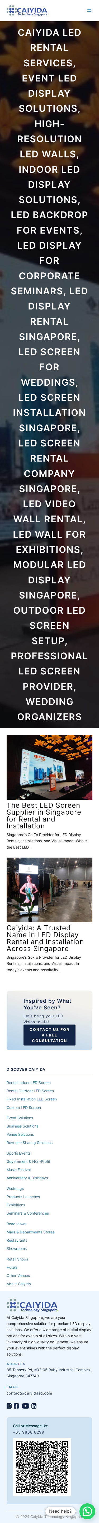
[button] (87, 1511)
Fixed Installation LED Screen (32, 1099)
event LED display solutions (48, 93)
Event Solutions (20, 1118)
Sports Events (19, 1153)
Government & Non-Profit (28, 1161)
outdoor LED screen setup (49, 625)
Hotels (12, 1267)
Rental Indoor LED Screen (29, 1082)
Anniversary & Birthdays (27, 1178)
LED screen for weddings (49, 367)
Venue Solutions (20, 1134)
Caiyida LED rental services (50, 47)
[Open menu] (89, 10)
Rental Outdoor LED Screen (30, 1091)
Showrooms (17, 1248)
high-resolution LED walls (49, 139)
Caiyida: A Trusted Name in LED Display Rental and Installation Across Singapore (45, 938)
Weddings (15, 1188)
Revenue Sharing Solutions (30, 1142)
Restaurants (17, 1240)
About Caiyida (19, 1283)
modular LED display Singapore (49, 580)
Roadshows (16, 1223)
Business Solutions (22, 1126)
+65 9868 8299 (28, 1432)
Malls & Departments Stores (30, 1232)
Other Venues (18, 1275)
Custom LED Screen (24, 1107)
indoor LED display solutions (50, 184)
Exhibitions (16, 1205)
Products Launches (23, 1196)
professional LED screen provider (49, 671)
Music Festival (19, 1169)
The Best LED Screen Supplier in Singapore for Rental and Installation (44, 815)
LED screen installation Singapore (49, 412)
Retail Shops (17, 1259)
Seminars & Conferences (28, 1213)
